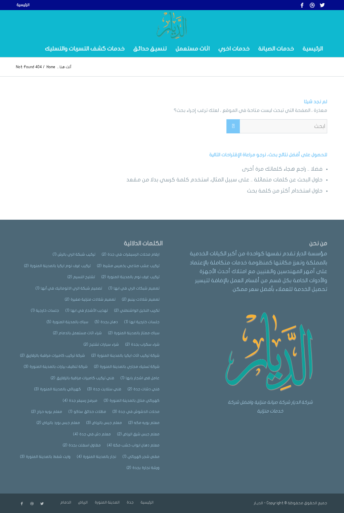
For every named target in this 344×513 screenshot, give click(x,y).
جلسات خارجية (45, 310)
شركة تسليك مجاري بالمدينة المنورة (127, 367)
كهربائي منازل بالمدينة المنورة (132, 400)
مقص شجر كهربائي (141, 457)
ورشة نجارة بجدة (143, 468)
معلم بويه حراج (46, 412)
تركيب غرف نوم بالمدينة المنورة (130, 277)
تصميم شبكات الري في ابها (134, 288)
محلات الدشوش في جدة (136, 412)
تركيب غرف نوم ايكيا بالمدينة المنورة (57, 266)
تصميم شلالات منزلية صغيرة (90, 299)
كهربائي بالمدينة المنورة (57, 389)
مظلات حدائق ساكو (87, 412)
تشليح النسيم (81, 277)
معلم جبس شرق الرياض (138, 434)
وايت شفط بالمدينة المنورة (45, 457)
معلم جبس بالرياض (104, 423)
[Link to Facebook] (302, 5)
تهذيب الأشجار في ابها (87, 310)
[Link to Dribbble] (312, 5)
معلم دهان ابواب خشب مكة (133, 445)
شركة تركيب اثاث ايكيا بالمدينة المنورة (125, 355)
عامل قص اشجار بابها (140, 378)
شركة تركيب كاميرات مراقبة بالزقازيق (52, 355)
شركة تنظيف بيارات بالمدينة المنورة (56, 367)
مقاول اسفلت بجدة (82, 445)
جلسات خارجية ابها (142, 322)
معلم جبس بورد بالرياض (58, 423)
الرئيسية (23, 5)
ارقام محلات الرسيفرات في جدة (131, 254)
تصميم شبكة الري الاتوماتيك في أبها (69, 288)
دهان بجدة (106, 322)
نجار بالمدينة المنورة (96, 457)
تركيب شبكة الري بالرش (74, 254)
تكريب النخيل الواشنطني (137, 310)
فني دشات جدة (144, 389)
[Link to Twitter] (322, 5)
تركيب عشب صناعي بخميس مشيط (128, 266)
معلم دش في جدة (92, 434)
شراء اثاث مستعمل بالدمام (77, 333)
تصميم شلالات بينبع (141, 299)
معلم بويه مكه (144, 423)
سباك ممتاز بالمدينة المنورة (134, 333)
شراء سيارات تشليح (101, 344)
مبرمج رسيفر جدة (80, 400)
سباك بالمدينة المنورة (67, 322)
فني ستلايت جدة (104, 389)
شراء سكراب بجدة (142, 344)
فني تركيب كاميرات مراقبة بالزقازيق (82, 378)
